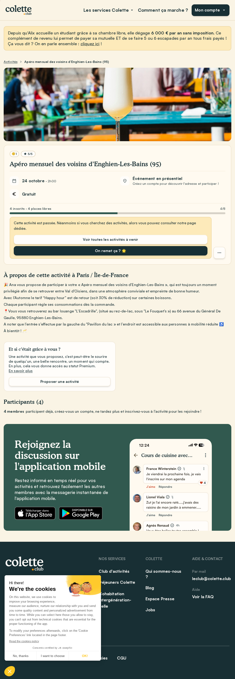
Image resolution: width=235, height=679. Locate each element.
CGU (122, 657)
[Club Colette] (19, 10)
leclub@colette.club (211, 578)
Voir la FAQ (203, 596)
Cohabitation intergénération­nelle (115, 600)
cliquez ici (90, 43)
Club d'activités (114, 571)
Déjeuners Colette (117, 582)
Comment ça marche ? (163, 10)
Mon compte (207, 9)
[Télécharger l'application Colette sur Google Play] (80, 513)
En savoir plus (21, 370)
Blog (149, 587)
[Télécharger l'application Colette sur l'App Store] (35, 513)
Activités (10, 62)
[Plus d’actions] (219, 253)
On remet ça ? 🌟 (110, 250)
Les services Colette (106, 10)
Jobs (150, 609)
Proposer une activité (59, 381)
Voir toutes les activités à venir (110, 239)
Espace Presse (159, 598)
